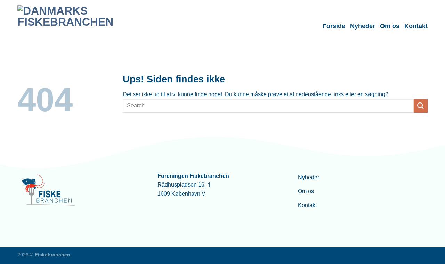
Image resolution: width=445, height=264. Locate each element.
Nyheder (362, 26)
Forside (334, 26)
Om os (389, 26)
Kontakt (416, 26)
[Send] (421, 106)
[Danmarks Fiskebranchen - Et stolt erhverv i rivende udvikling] (65, 26)
